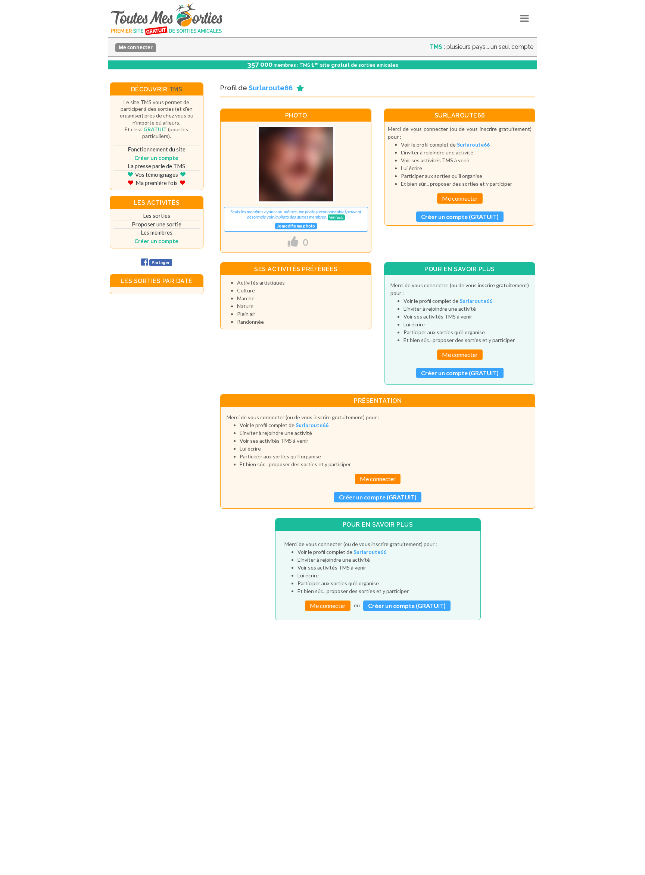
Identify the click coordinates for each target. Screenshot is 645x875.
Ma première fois (156, 182)
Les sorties (156, 215)
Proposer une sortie (156, 224)
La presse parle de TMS (156, 166)
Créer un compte (156, 157)
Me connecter (136, 47)
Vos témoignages (156, 174)
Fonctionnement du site (157, 149)
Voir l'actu (336, 217)
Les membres (156, 232)
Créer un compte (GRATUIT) (460, 216)
